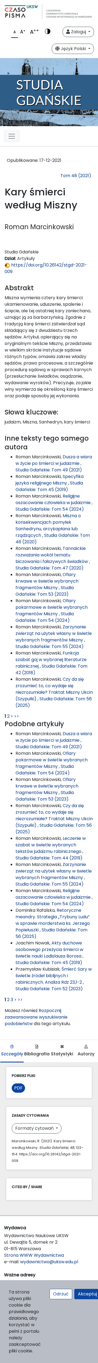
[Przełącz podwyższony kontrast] (47, 32)
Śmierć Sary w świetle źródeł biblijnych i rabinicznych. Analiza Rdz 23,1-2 (54, 975)
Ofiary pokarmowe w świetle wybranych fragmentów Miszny (52, 607)
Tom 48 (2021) (75, 175)
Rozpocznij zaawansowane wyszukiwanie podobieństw (36, 1017)
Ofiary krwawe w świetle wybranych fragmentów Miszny (47, 581)
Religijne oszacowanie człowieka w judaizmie (54, 499)
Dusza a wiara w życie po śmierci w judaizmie (54, 460)
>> (16, 716)
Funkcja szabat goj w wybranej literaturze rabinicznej (51, 659)
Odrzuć (61, 1294)
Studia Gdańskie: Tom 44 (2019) (49, 858)
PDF (18, 1088)
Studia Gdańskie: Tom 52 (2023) (49, 989)
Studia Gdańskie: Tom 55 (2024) (50, 646)
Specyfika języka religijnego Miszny (50, 479)
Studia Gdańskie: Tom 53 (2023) (45, 590)
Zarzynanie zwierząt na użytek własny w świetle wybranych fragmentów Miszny (54, 633)
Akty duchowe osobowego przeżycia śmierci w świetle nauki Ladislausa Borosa (49, 949)
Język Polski (73, 49)
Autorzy (86, 1054)
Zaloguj (78, 32)
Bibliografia (37, 1054)
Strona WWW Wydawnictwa (34, 1255)
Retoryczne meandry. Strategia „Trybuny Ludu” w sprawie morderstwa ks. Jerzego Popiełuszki (53, 920)
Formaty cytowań (35, 1128)
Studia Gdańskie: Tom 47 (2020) (50, 568)
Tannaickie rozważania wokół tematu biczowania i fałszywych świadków (52, 555)
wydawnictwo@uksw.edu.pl (49, 1262)
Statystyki (62, 1054)
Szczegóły (12, 1054)
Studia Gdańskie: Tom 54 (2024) (50, 509)
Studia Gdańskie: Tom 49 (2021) (49, 470)
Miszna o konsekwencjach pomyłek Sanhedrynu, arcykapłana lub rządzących (48, 525)
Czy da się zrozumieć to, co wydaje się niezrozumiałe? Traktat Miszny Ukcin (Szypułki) (54, 689)
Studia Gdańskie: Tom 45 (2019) (49, 486)
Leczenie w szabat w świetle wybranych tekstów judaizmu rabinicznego (51, 845)
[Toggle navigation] (11, 136)
